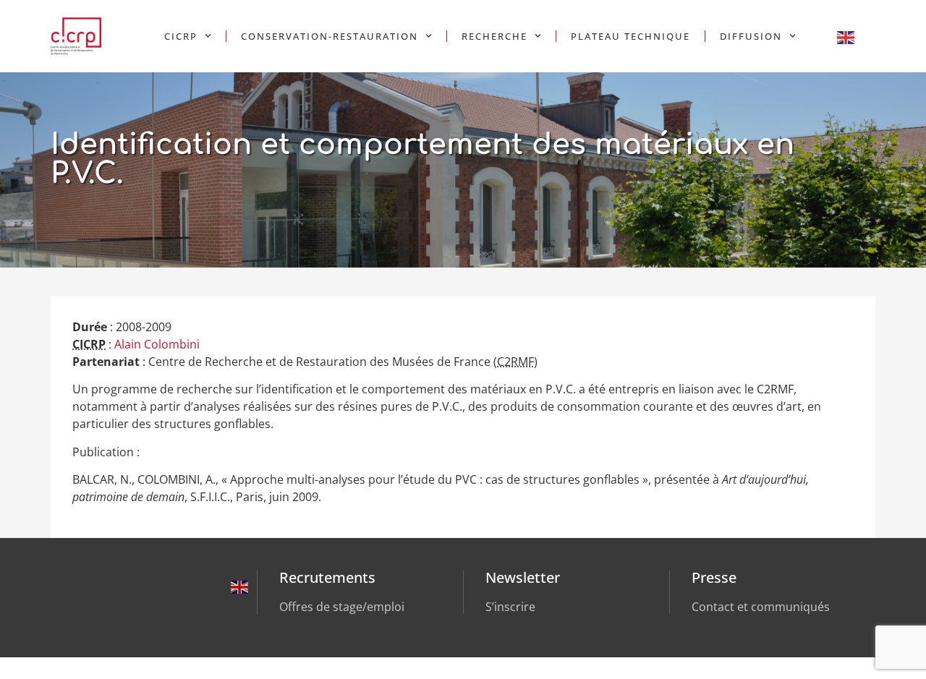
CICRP (180, 36)
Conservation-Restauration (329, 36)
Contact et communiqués (761, 606)
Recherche (494, 36)
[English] (846, 36)
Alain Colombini (157, 344)
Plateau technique (630, 36)
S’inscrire (510, 606)
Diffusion (751, 36)
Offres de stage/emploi (341, 606)
